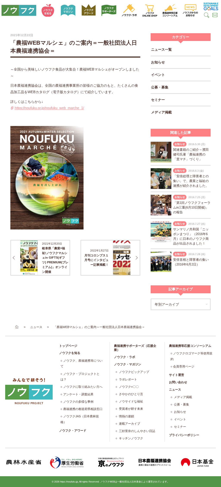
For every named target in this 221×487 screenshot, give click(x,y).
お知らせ (158, 62)
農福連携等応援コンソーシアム (190, 345)
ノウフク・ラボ (124, 357)
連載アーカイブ (129, 423)
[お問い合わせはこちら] (215, 15)
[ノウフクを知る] (48, 10)
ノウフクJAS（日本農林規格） (79, 419)
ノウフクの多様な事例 (78, 401)
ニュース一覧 (161, 49)
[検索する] (206, 15)
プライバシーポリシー (184, 435)
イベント (158, 75)
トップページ (68, 345)
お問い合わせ (178, 382)
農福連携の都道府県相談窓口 (83, 409)
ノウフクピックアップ (133, 372)
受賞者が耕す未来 (130, 408)
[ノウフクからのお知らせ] (190, 10)
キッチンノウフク (130, 438)
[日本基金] (197, 462)
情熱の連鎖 (126, 416)
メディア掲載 (161, 112)
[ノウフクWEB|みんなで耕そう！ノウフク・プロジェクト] (19, 10)
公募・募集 (159, 87)
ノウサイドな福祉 (130, 401)
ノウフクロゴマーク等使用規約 (191, 356)
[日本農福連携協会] (154, 462)
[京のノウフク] (110, 462)
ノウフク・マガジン (127, 364)
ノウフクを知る (69, 353)
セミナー (158, 100)
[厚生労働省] (67, 462)
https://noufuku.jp (69, 481)
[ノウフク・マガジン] (68, 10)
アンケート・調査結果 (78, 394)
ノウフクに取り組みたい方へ (83, 386)
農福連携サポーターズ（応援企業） (135, 348)
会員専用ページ (183, 366)
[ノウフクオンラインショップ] (149, 10)
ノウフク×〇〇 (128, 386)
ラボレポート (127, 379)
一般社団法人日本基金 (129, 481)
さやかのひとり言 (130, 394)
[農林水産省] (23, 462)
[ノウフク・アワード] (89, 10)
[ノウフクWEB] (29, 391)
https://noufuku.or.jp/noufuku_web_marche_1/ (49, 108)
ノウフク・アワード (72, 430)
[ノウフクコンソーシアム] (170, 10)
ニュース (175, 389)
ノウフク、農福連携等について (81, 363)
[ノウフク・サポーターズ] (109, 10)
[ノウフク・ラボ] (129, 10)
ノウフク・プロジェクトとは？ (79, 376)
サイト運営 (176, 375)
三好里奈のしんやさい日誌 (136, 431)
